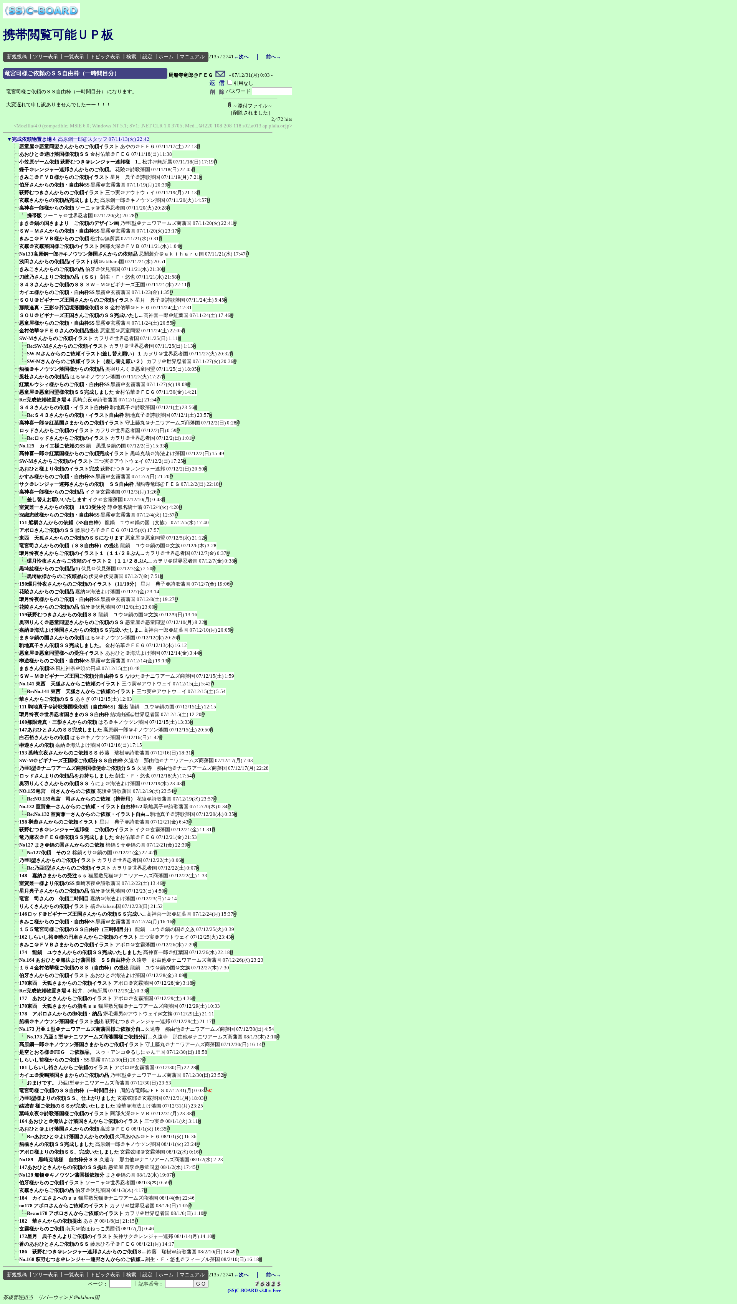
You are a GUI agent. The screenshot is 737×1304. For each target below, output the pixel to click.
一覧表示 (74, 56)
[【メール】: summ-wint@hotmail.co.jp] (220, 75)
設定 (147, 56)
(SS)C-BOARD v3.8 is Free (254, 1290)
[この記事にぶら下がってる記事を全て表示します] (15, 149)
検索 (131, 56)
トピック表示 (105, 56)
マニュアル (192, 56)
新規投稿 (17, 56)
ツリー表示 (45, 56)
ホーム (166, 56)
